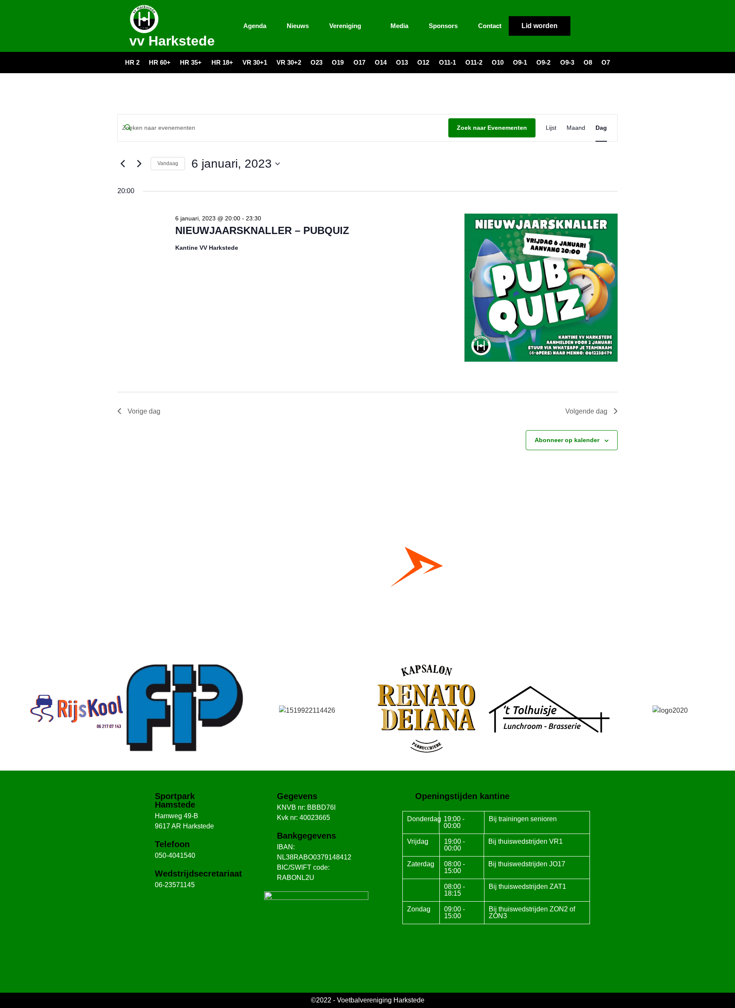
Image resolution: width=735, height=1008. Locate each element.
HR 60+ (160, 62)
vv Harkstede (172, 41)
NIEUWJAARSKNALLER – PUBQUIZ (262, 230)
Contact (489, 25)
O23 (316, 62)
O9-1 (520, 62)
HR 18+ (222, 62)
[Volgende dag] (139, 164)
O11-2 (473, 62)
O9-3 (567, 62)
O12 (423, 62)
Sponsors (443, 25)
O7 (605, 62)
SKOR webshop (367, 625)
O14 (381, 62)
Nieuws (298, 25)
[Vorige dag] (122, 164)
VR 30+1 (254, 62)
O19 (338, 62)
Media (399, 25)
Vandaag (167, 163)
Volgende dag (586, 411)
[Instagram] (597, 26)
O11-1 (447, 62)
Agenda (254, 25)
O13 (402, 62)
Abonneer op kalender (567, 440)
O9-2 (543, 62)
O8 (588, 62)
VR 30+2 (288, 62)
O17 (359, 62)
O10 (498, 62)
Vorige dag (144, 411)
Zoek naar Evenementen (492, 127)
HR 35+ (191, 62)
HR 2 (132, 62)
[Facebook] (581, 26)
